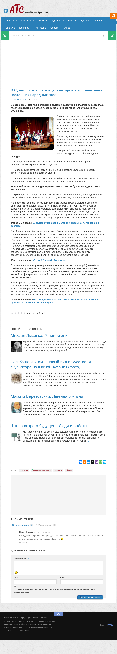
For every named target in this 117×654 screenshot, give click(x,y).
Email (63, 577)
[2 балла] (15, 313)
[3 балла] (18, 313)
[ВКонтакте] (80, 462)
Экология (43, 20)
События (10, 20)
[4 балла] (21, 313)
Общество (26, 20)
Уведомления (46, 525)
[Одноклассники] (84, 462)
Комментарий (21, 558)
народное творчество (42, 470)
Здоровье (57, 20)
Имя (16, 577)
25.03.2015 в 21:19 (44, 532)
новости (58, 470)
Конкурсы (24, 28)
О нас (67, 28)
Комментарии (23, 525)
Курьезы (72, 20)
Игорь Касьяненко (19, 99)
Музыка (15, 36)
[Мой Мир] (88, 462)
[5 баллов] (24, 313)
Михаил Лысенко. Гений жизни (39, 335)
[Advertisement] (58, 63)
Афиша (54, 28)
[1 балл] (12, 313)
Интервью (40, 28)
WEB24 (110, 625)
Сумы (69, 470)
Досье (84, 20)
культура (24, 470)
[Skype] (104, 462)
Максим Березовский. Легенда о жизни (47, 396)
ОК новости (27, 36)
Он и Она (10, 28)
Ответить (23, 543)
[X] (92, 462)
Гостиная (98, 20)
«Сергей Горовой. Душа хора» (50, 260)
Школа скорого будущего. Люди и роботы (49, 426)
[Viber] (96, 462)
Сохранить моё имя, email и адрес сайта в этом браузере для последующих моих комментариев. (55, 590)
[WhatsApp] (100, 462)
